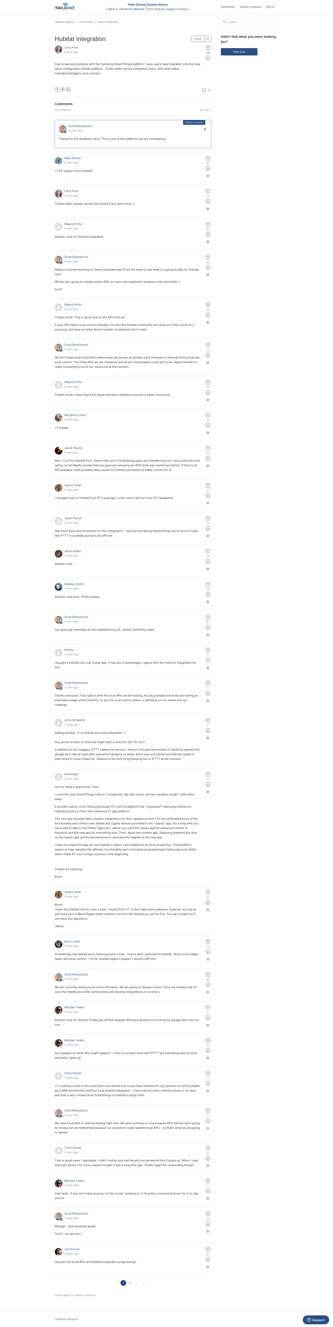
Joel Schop (72, 1249)
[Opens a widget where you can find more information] (316, 1320)
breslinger (71, 774)
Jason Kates (72, 551)
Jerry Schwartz (74, 720)
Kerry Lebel (72, 941)
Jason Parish (73, 518)
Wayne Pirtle (73, 224)
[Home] (66, 9)
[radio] (208, 47)
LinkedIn (68, 89)
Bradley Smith (73, 584)
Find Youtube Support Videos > (168, 9)
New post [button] (239, 51)
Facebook (57, 89)
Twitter (62, 89)
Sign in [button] (270, 6)
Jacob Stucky (73, 448)
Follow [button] (197, 38)
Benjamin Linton (75, 415)
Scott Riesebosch (80, 126)
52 (209, 90)
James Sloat (72, 485)
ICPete (69, 650)
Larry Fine (71, 47)
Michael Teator (74, 1007)
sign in (67, 1295)
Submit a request (250, 6)
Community (228, 6)
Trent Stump (72, 1073)
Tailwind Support (65, 21)
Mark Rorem (72, 158)
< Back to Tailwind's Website (125, 9)
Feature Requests (108, 21)
